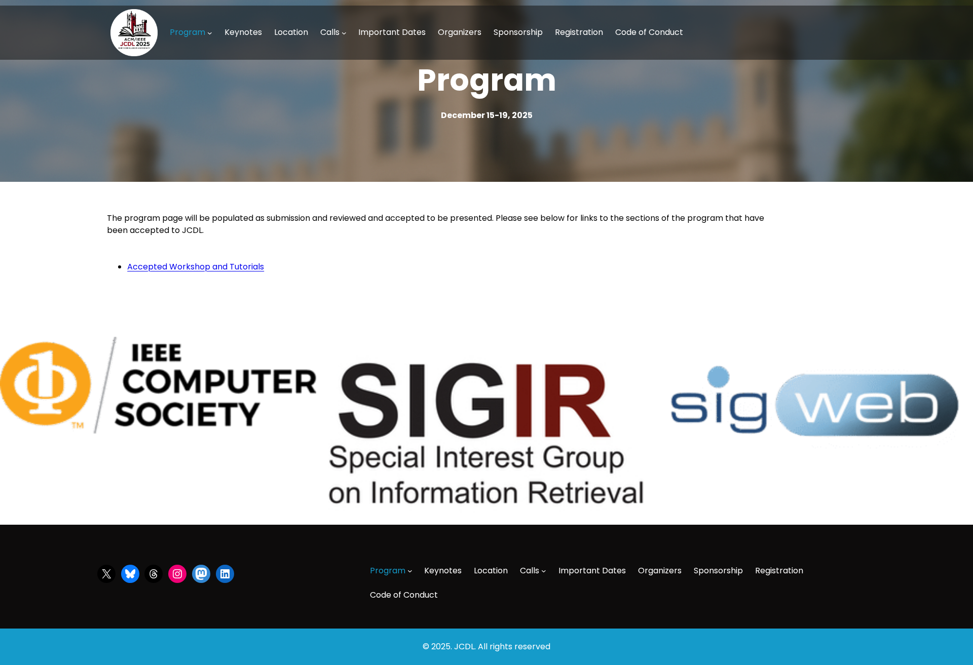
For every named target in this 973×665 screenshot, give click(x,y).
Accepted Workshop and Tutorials (195, 266)
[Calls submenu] (344, 32)
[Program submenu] (209, 32)
